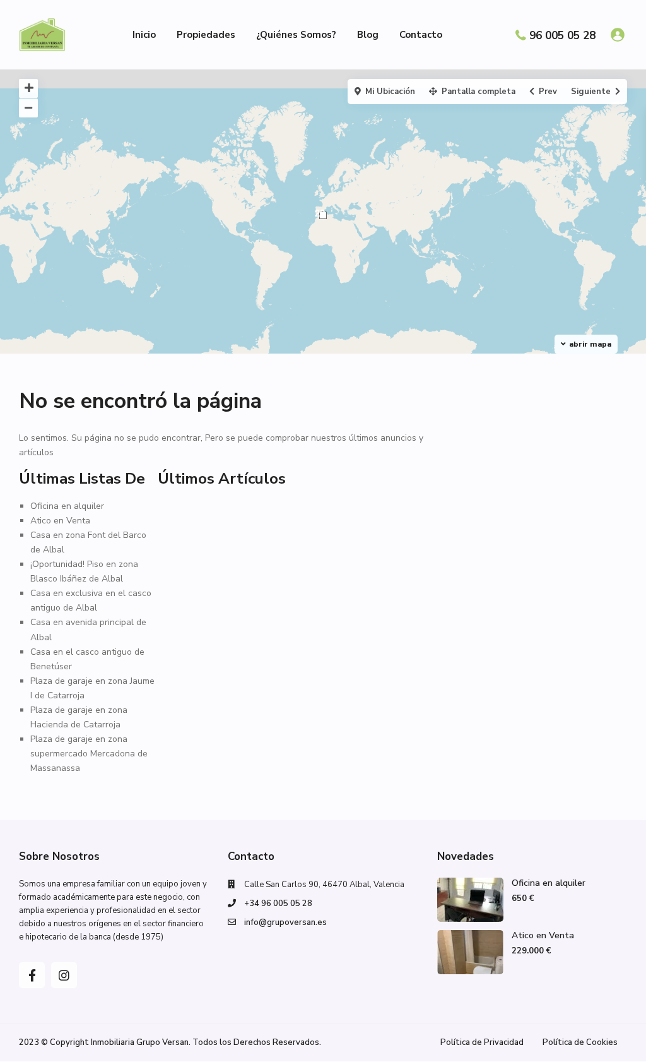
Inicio (144, 34)
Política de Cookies (580, 1042)
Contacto (420, 34)
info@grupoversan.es (285, 922)
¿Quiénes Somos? (296, 34)
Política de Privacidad (482, 1042)
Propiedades (206, 34)
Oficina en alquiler (67, 506)
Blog (368, 34)
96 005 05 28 (562, 35)
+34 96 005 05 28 (278, 903)
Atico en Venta (60, 521)
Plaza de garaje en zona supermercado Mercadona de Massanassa (89, 753)
